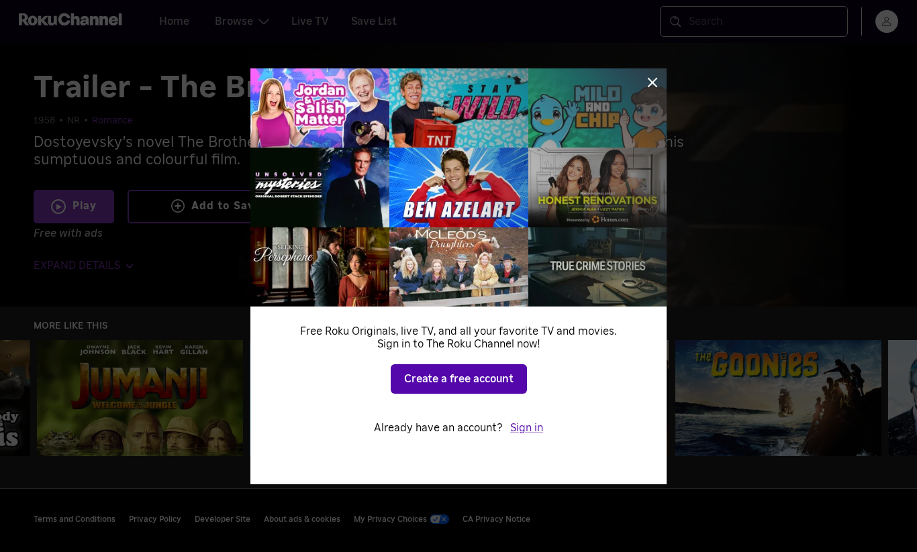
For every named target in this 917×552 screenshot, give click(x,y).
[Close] (652, 82)
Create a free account (459, 379)
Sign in (526, 428)
